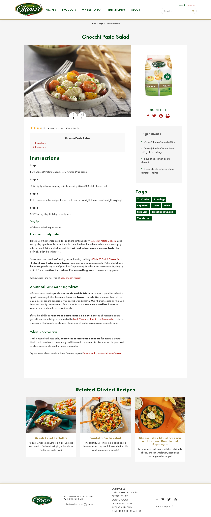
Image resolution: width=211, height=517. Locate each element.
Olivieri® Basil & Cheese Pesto (107, 259)
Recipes (51, 9)
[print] (168, 116)
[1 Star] (31, 128)
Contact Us (118, 488)
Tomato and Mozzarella (102, 319)
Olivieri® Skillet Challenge (127, 511)
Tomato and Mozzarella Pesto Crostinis (102, 353)
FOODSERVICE (163, 506)
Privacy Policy (120, 496)
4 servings (159, 199)
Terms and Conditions (125, 492)
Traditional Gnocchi (163, 211)
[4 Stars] (41, 128)
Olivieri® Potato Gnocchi (103, 240)
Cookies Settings (122, 503)
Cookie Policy (120, 499)
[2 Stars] (34, 128)
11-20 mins (143, 199)
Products (69, 9)
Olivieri (93, 23)
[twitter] (154, 116)
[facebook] (148, 116)
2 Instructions (39, 147)
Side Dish (142, 211)
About (135, 9)
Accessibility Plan (122, 507)
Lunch (156, 205)
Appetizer (142, 205)
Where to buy (92, 9)
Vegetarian (143, 217)
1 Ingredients (39, 143)
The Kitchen (116, 9)
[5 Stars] (44, 128)
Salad (166, 205)
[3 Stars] (37, 128)
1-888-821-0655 (75, 498)
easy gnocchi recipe (70, 277)
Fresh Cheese (80, 319)
